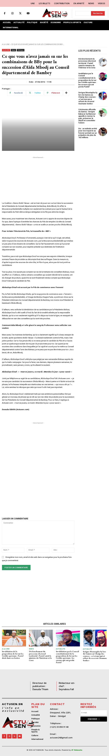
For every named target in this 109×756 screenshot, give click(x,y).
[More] (66, 93)
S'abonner (92, 719)
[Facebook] (4, 13)
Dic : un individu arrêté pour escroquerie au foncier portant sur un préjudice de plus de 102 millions (87, 132)
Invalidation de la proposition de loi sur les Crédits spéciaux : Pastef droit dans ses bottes (12, 654)
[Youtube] (28, 13)
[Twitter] (20, 13)
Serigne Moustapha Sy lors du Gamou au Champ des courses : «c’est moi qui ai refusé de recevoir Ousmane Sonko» (87, 98)
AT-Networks (76, 750)
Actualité (60, 649)
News (13, 50)
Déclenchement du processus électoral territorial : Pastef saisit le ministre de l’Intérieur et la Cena (87, 63)
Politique (21, 50)
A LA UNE (5, 44)
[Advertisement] (38, 179)
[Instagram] (12, 13)
